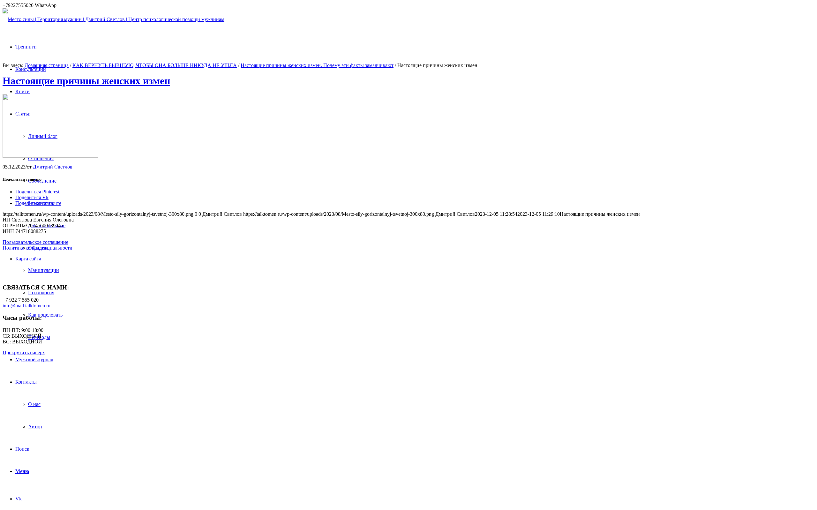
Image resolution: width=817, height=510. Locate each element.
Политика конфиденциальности (37, 248)
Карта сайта (28, 258)
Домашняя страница (47, 65)
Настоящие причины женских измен (86, 80)
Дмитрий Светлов (52, 166)
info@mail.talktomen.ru (26, 305)
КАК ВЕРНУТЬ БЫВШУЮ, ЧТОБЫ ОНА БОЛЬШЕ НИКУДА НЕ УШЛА (154, 65)
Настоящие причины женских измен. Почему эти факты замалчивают (317, 65)
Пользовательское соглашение (35, 242)
